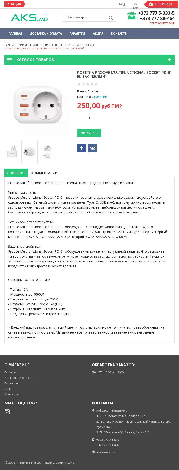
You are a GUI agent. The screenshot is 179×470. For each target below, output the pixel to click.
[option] (12, 152)
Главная (15, 33)
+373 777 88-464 (157, 18)
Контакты (119, 33)
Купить (92, 133)
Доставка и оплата (46, 33)
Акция (98, 33)
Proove (93, 91)
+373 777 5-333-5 (156, 13)
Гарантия (77, 33)
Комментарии (44, 173)
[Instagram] (7, 411)
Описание (16, 173)
